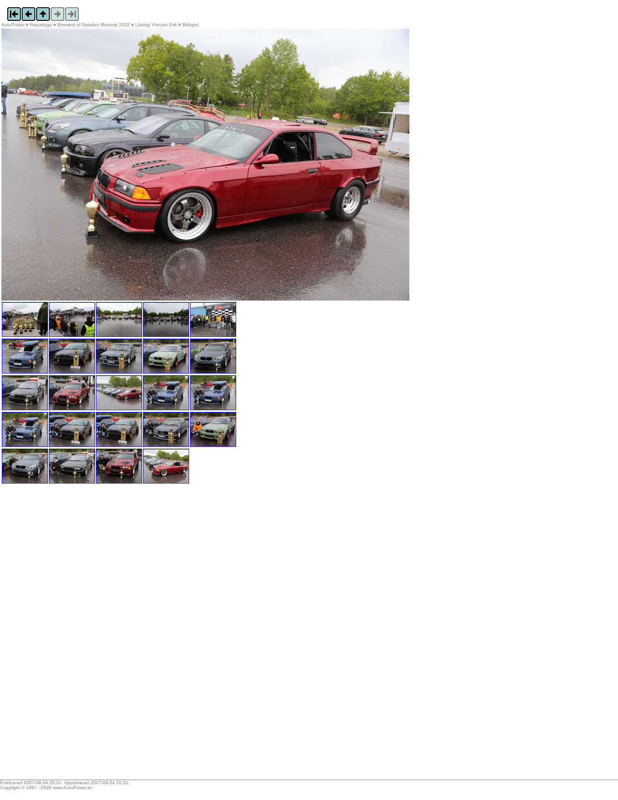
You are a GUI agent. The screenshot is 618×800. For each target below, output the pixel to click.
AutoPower (12, 24)
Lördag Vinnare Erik (156, 24)
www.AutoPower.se (72, 787)
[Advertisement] (58, 635)
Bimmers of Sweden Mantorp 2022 (93, 24)
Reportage (41, 24)
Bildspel (190, 24)
